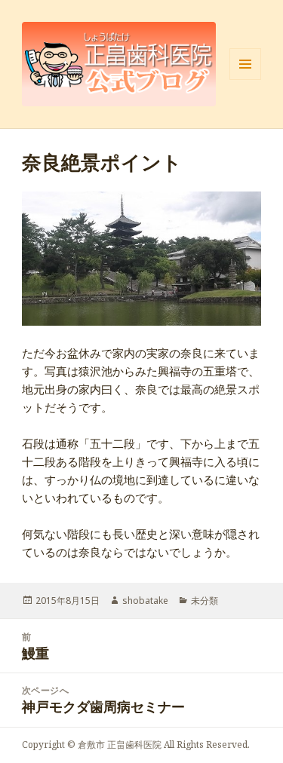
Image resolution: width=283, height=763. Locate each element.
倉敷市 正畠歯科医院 (119, 744)
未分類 (204, 600)
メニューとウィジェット (245, 79)
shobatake (145, 600)
